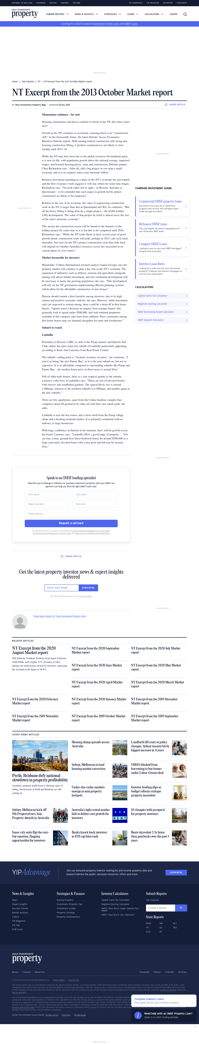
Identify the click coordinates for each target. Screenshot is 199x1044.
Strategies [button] (111, 14)
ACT (175, 923)
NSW (148, 923)
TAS (175, 928)
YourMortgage (80, 1015)
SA (161, 928)
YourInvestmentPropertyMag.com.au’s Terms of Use (90, 531)
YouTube (182, 972)
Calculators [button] (152, 14)
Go (181, 908)
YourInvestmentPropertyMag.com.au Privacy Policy (52, 533)
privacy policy (85, 596)
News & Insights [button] (85, 14)
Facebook (41, 3)
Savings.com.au (51, 1015)
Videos (174, 14)
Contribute (182, 3)
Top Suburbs (28, 82)
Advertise (168, 3)
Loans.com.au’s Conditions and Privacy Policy (92, 533)
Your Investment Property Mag (30, 105)
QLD (148, 932)
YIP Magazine (153, 3)
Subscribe (88, 588)
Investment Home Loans (106, 24)
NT (39, 82)
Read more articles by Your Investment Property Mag (60, 616)
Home (15, 82)
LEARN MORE (176, 872)
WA (161, 923)
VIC (147, 928)
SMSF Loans (131, 24)
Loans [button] (131, 14)
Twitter (53, 3)
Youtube (76, 3)
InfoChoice (66, 1015)
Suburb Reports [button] (55, 14)
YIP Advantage (136, 3)
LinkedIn (65, 3)
